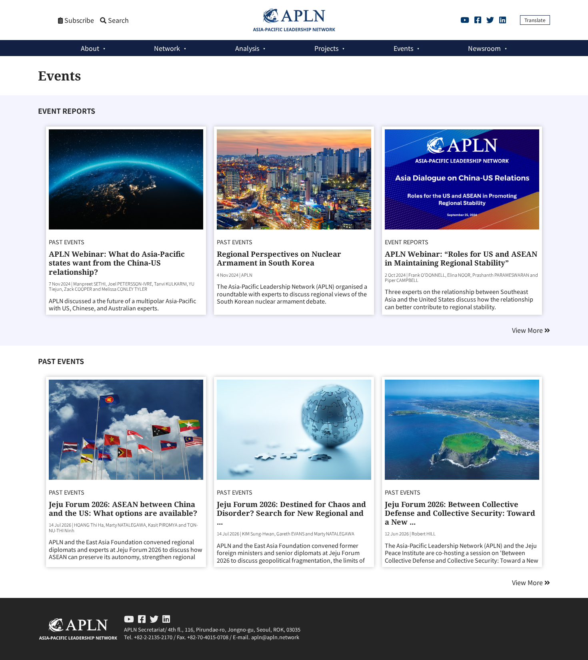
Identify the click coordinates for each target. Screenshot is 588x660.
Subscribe (78, 20)
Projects (326, 48)
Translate (535, 19)
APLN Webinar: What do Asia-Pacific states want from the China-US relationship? (117, 262)
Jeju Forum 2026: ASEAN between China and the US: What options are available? (123, 508)
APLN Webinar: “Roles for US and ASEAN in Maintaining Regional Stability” (461, 258)
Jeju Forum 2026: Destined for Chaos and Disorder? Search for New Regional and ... (291, 513)
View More (528, 330)
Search (117, 20)
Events (403, 48)
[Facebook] (477, 19)
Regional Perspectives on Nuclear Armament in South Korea (279, 258)
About (90, 48)
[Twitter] (490, 19)
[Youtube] (464, 19)
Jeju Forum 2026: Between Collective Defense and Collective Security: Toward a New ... (460, 513)
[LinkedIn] (502, 19)
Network (167, 48)
